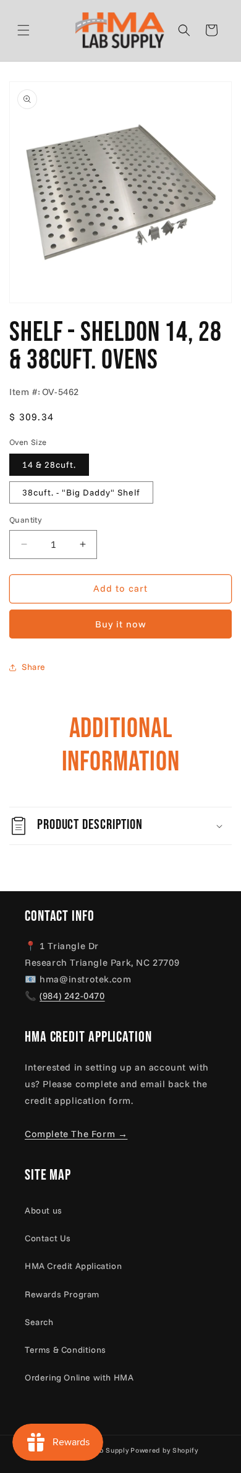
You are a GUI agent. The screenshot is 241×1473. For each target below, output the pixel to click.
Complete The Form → (76, 1134)
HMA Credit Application (73, 1265)
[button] (38, 30)
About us (43, 1210)
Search (39, 1322)
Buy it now (120, 624)
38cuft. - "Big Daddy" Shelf (81, 492)
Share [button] (34, 666)
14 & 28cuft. (49, 464)
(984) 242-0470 (72, 996)
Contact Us (48, 1238)
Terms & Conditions (65, 1349)
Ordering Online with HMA (79, 1377)
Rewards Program (62, 1294)
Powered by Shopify (164, 1450)
